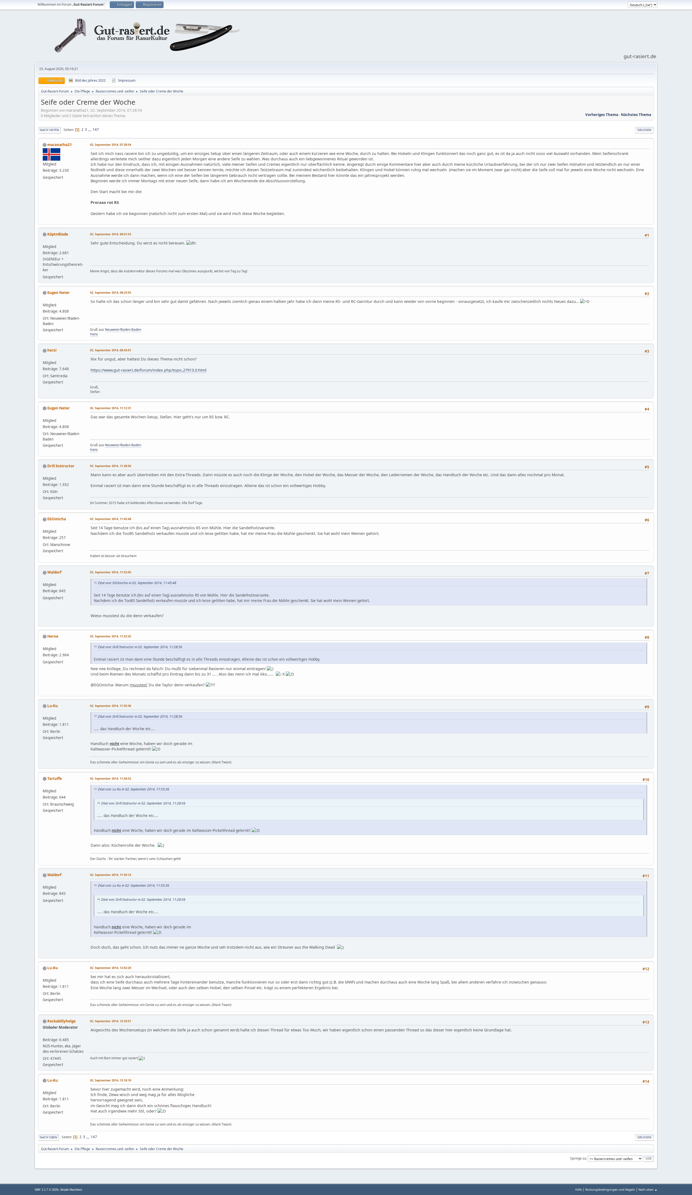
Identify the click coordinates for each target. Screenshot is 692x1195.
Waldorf (54, 572)
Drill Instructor (60, 466)
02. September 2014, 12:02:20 (110, 968)
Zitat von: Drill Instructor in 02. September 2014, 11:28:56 (140, 647)
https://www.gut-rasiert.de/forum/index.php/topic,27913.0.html (149, 370)
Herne (52, 636)
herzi (51, 350)
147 (95, 129)
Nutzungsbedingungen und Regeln (610, 1189)
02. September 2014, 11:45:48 (110, 519)
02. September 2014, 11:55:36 (110, 706)
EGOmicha (56, 519)
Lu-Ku (52, 705)
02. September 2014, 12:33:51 (110, 1021)
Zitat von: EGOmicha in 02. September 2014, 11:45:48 (137, 583)
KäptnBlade (57, 234)
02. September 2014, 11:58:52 (110, 778)
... (90, 129)
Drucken (644, 130)
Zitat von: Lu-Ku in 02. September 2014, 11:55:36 (133, 789)
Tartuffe (54, 778)
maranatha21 (59, 144)
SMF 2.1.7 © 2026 (46, 1189)
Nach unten (49, 130)
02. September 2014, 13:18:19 (110, 1080)
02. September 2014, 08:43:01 (110, 350)
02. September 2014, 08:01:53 (110, 234)
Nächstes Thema (636, 114)
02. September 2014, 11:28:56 (110, 466)
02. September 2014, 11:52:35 (110, 636)
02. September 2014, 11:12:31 (110, 408)
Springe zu (578, 1158)
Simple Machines (71, 1189)
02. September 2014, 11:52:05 (110, 572)
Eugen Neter (58, 292)
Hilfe (578, 1189)
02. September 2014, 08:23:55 (110, 292)
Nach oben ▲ (647, 1189)
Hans (94, 334)
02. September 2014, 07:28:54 (110, 145)
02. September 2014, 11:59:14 (110, 875)
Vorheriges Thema (601, 114)
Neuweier (112, 329)
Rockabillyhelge (61, 1021)
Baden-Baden (131, 329)
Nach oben (48, 1137)
